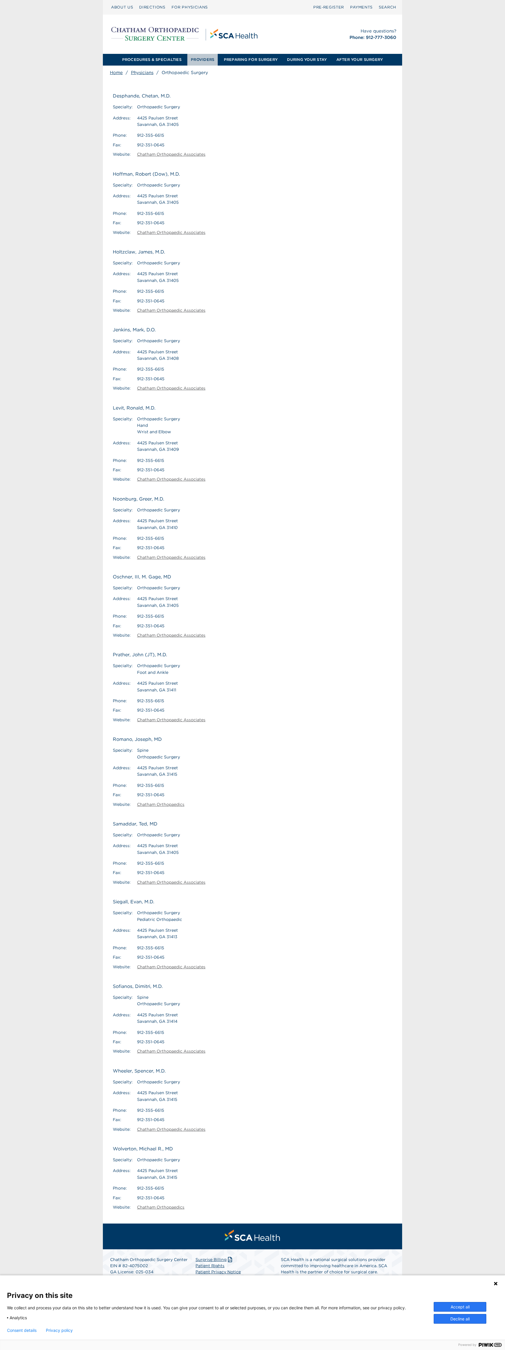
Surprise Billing (211, 1259)
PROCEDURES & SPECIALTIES (151, 59)
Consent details (22, 1330)
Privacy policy (59, 1330)
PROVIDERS (202, 59)
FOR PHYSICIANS (190, 7)
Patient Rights (210, 1265)
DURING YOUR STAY (307, 59)
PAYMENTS (361, 7)
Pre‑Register (328, 7)
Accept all (460, 1306)
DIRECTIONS (152, 7)
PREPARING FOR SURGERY (251, 59)
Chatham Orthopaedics (160, 804)
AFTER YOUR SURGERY (359, 59)
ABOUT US (122, 7)
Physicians (142, 72)
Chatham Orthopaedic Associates (171, 154)
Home (116, 72)
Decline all (460, 1318)
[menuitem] (122, 7)
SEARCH (387, 7)
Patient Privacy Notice (218, 1272)
